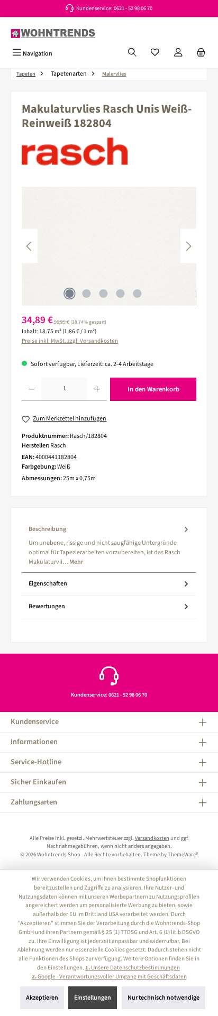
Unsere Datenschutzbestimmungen (132, 968)
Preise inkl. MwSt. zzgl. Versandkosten (70, 341)
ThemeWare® (183, 854)
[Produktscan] (109, 246)
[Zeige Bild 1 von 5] (69, 293)
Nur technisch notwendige (163, 997)
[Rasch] (109, 151)
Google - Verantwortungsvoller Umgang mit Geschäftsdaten (109, 977)
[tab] (109, 545)
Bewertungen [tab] (47, 606)
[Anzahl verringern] (31, 389)
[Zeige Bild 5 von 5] (137, 293)
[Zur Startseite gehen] (53, 33)
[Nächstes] (188, 246)
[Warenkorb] (201, 53)
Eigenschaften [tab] (48, 583)
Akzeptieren (42, 997)
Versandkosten (152, 838)
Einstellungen (92, 997)
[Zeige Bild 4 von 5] (120, 293)
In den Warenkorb (153, 389)
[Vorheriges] (30, 246)
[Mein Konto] (178, 53)
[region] (109, 246)
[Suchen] (132, 53)
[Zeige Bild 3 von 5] (103, 293)
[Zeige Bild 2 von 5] (86, 293)
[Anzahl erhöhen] (97, 389)
